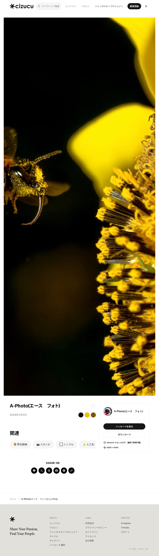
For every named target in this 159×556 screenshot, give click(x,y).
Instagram (126, 523)
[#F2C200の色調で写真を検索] (87, 414)
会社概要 (89, 540)
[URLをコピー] (71, 470)
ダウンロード (124, 434)
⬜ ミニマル (66, 444)
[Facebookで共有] (56, 470)
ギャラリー (55, 540)
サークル (54, 536)
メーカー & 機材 (57, 545)
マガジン (85, 6)
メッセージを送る (124, 426)
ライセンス (90, 536)
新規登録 (134, 6)
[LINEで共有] (34, 470)
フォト (13, 499)
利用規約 (89, 523)
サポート (125, 532)
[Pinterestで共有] (64, 470)
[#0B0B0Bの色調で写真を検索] (80, 414)
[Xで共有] (42, 470)
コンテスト (70, 6)
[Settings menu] (146, 6)
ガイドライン (91, 532)
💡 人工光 (88, 444)
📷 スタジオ (43, 444)
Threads (125, 527)
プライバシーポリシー (96, 527)
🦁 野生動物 (20, 444)
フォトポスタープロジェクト (109, 6)
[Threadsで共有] (49, 470)
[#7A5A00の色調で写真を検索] (93, 414)
